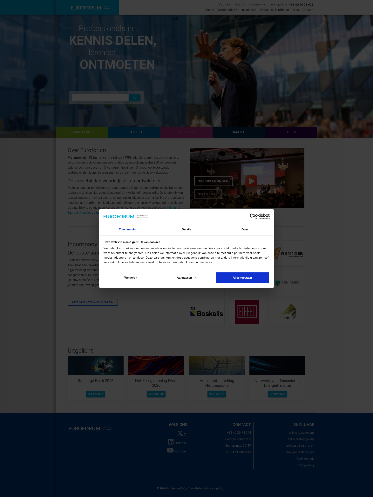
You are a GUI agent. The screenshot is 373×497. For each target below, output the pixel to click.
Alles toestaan (242, 277)
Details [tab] (186, 229)
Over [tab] (244, 229)
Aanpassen (184, 277)
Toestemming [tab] (128, 229)
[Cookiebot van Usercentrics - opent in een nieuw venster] (253, 217)
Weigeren (130, 277)
